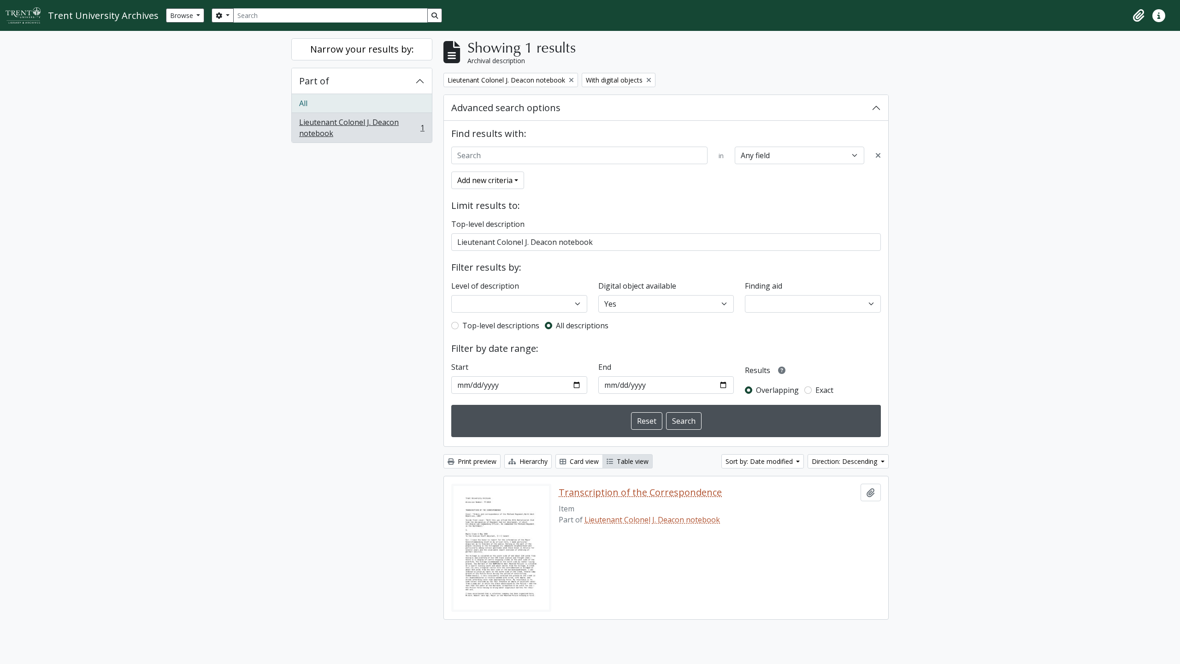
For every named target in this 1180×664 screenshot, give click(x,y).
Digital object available (637, 286)
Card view (583, 461)
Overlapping (777, 390)
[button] (1138, 16)
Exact (824, 390)
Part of (314, 81)
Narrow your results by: (362, 49)
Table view (632, 461)
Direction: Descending (845, 461)
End (604, 367)
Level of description (485, 286)
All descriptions (582, 325)
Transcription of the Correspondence (640, 492)
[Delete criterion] (878, 155)
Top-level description (488, 224)
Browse (182, 15)
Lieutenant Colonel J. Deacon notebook (362, 127)
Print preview (476, 461)
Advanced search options (505, 107)
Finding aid (763, 286)
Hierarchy (533, 461)
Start (459, 367)
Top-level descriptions (500, 325)
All (303, 103)
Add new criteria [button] (485, 180)
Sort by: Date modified (760, 461)
